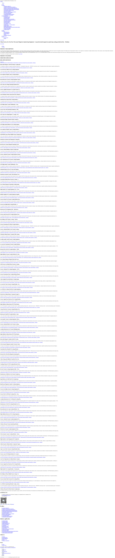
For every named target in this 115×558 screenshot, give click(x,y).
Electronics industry (7, 18)
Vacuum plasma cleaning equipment (9, 14)
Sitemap (5, 547)
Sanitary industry (6, 25)
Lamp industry (4, 525)
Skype (3, 554)
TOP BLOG (9, 547)
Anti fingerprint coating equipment (9, 10)
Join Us (5, 34)
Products (3, 5)
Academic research (6, 29)
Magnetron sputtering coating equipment (8, 508)
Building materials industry (8, 26)
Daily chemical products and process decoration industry (12, 27)
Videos (3, 30)
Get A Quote (2, 43)
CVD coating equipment (7, 13)
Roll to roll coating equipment (8, 12)
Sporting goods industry (7, 28)
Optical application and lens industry (7, 532)
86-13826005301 (4, 551)
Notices (5, 38)
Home (3, 4)
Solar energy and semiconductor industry (8, 528)
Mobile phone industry (7, 16)
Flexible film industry (7, 21)
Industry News (6, 37)
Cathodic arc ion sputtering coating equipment (10, 7)
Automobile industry (7, 17)
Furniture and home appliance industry (9, 24)
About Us (3, 31)
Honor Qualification (7, 32)
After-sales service (4, 537)
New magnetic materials (7, 23)
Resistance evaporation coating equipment (10, 11)
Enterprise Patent (6, 33)
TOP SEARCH (13, 547)
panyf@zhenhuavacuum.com (6, 495)
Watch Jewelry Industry (5, 530)
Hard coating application (7, 20)
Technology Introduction (7, 35)
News (3, 36)
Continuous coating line (7, 6)
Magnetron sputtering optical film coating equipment (11, 8)
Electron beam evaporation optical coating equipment (11, 9)
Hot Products (2, 547)
